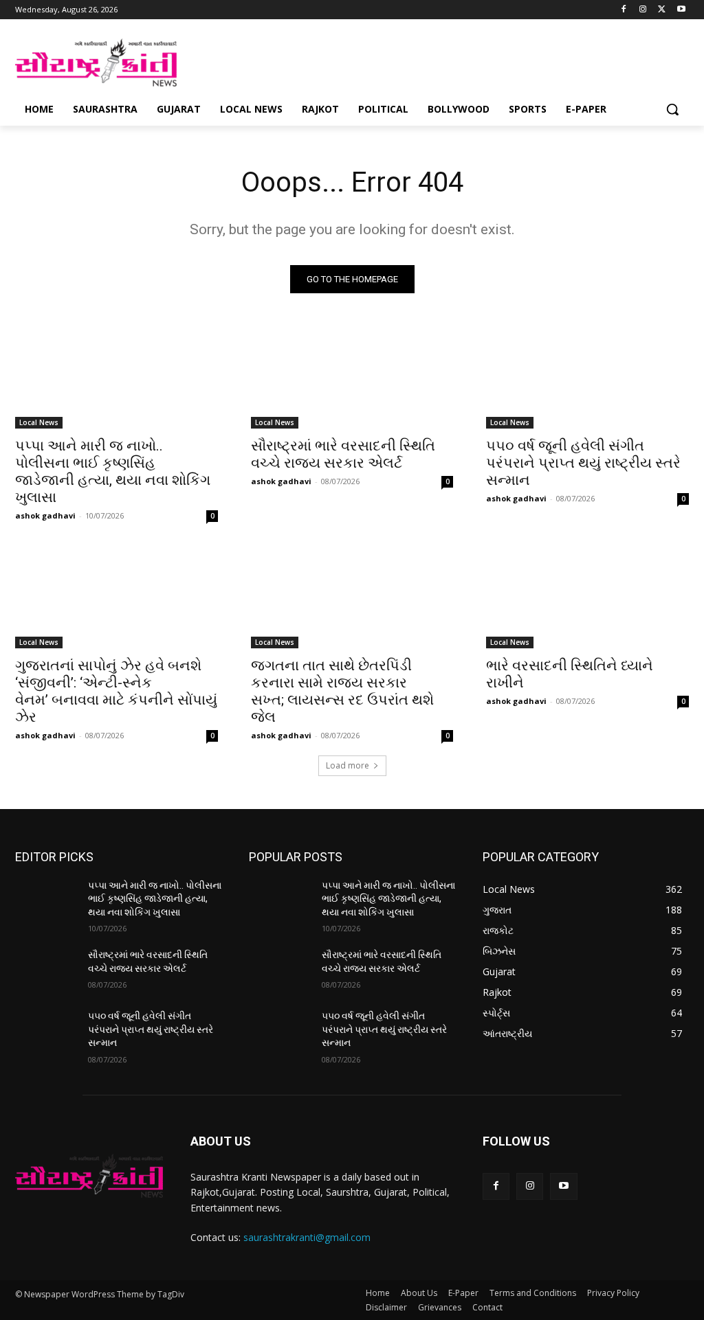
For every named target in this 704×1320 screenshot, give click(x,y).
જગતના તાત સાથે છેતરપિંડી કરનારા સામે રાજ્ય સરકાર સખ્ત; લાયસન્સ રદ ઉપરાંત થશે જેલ (342, 691)
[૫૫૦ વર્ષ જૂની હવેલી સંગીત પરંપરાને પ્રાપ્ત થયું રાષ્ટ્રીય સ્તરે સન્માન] (587, 378)
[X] (662, 10)
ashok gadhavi (45, 515)
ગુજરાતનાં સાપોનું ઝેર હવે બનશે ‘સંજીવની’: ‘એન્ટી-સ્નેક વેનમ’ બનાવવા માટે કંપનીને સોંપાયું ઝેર (116, 691)
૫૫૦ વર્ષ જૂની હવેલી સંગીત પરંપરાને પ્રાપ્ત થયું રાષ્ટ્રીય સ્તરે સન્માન (583, 462)
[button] (672, 109)
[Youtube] (681, 10)
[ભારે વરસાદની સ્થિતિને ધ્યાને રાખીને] (587, 597)
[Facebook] (624, 10)
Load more (347, 765)
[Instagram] (643, 10)
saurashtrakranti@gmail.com (307, 1237)
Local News (38, 422)
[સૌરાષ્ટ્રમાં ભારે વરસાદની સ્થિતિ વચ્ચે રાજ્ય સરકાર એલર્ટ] (352, 378)
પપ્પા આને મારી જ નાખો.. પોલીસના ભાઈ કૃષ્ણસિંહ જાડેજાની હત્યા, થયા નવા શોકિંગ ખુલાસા (112, 471)
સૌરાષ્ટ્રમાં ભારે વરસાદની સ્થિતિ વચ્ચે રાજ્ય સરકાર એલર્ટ (343, 454)
